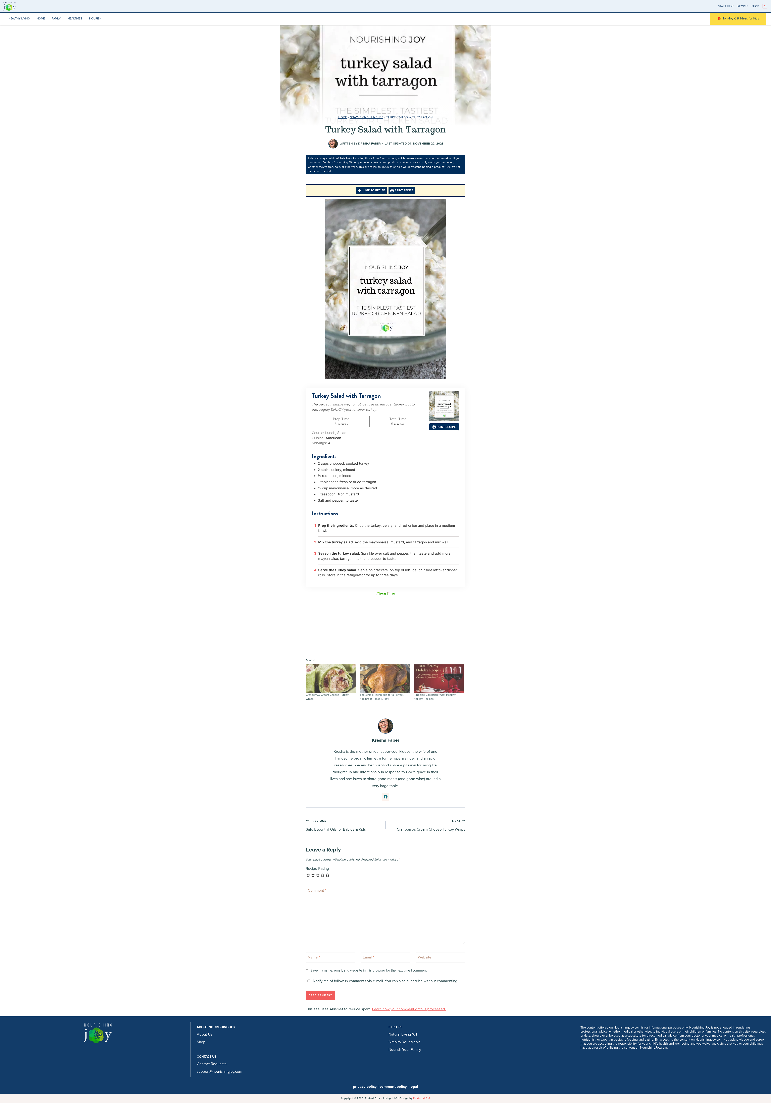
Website (424, 957)
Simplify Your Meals (404, 1042)
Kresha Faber (369, 143)
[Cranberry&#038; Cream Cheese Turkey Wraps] (331, 678)
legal (414, 1086)
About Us (204, 1034)
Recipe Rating (317, 868)
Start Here (726, 6)
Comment (317, 890)
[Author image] (333, 144)
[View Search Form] (765, 6)
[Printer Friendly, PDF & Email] (385, 593)
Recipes (742, 6)
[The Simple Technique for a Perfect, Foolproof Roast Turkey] (385, 678)
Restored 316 (421, 1098)
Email (368, 957)
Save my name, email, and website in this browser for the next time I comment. (368, 970)
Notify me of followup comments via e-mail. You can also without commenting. (385, 981)
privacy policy (365, 1086)
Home (41, 18)
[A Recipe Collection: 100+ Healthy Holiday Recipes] (439, 678)
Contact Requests (211, 1064)
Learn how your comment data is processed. (409, 1009)
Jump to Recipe (373, 190)
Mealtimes (75, 18)
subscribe (415, 981)
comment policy (393, 1086)
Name (314, 957)
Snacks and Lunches (366, 117)
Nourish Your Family (405, 1049)
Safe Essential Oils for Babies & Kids (336, 825)
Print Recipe (403, 190)
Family (56, 18)
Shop (755, 6)
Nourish (95, 18)
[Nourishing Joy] (9, 6)
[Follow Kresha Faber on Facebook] (385, 797)
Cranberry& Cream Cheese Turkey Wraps (431, 825)
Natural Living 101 (403, 1034)
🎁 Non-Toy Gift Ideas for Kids (738, 18)
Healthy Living (19, 18)
